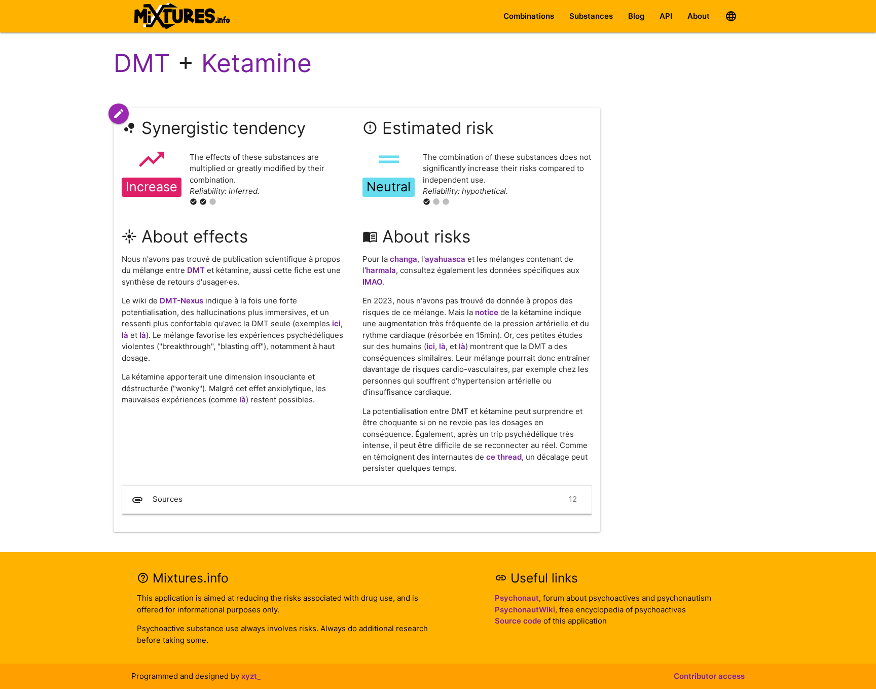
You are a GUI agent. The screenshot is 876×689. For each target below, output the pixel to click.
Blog (636, 16)
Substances (591, 16)
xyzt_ (251, 676)
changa (403, 259)
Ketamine (256, 63)
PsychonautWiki (525, 609)
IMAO (372, 282)
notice (486, 312)
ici (336, 323)
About (698, 16)
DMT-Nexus (181, 300)
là (125, 335)
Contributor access (709, 676)
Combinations (528, 16)
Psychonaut (517, 598)
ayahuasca (445, 259)
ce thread (504, 457)
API (666, 16)
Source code (518, 621)
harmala (381, 270)
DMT (142, 63)
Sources (354, 500)
